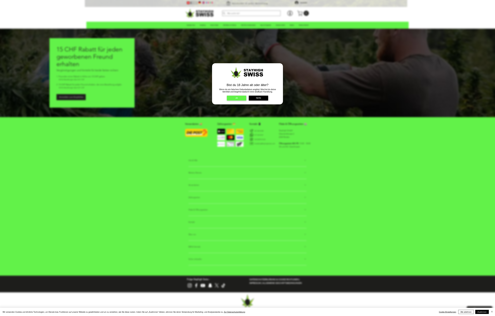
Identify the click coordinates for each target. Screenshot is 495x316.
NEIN (258, 98)
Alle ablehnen (466, 312)
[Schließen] (491, 312)
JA (236, 98)
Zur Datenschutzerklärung (234, 312)
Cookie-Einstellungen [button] (447, 312)
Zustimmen (482, 312)
